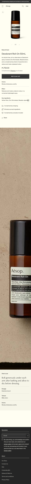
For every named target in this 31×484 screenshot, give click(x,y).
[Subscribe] (27, 436)
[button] (2, 6)
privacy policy (7, 444)
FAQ (3, 467)
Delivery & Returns (7, 473)
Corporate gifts (6, 470)
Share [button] (5, 118)
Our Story (4, 461)
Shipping (13, 71)
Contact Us (5, 464)
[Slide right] (19, 45)
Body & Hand (5, 50)
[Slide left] (12, 45)
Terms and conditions (8, 476)
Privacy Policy (5, 480)
